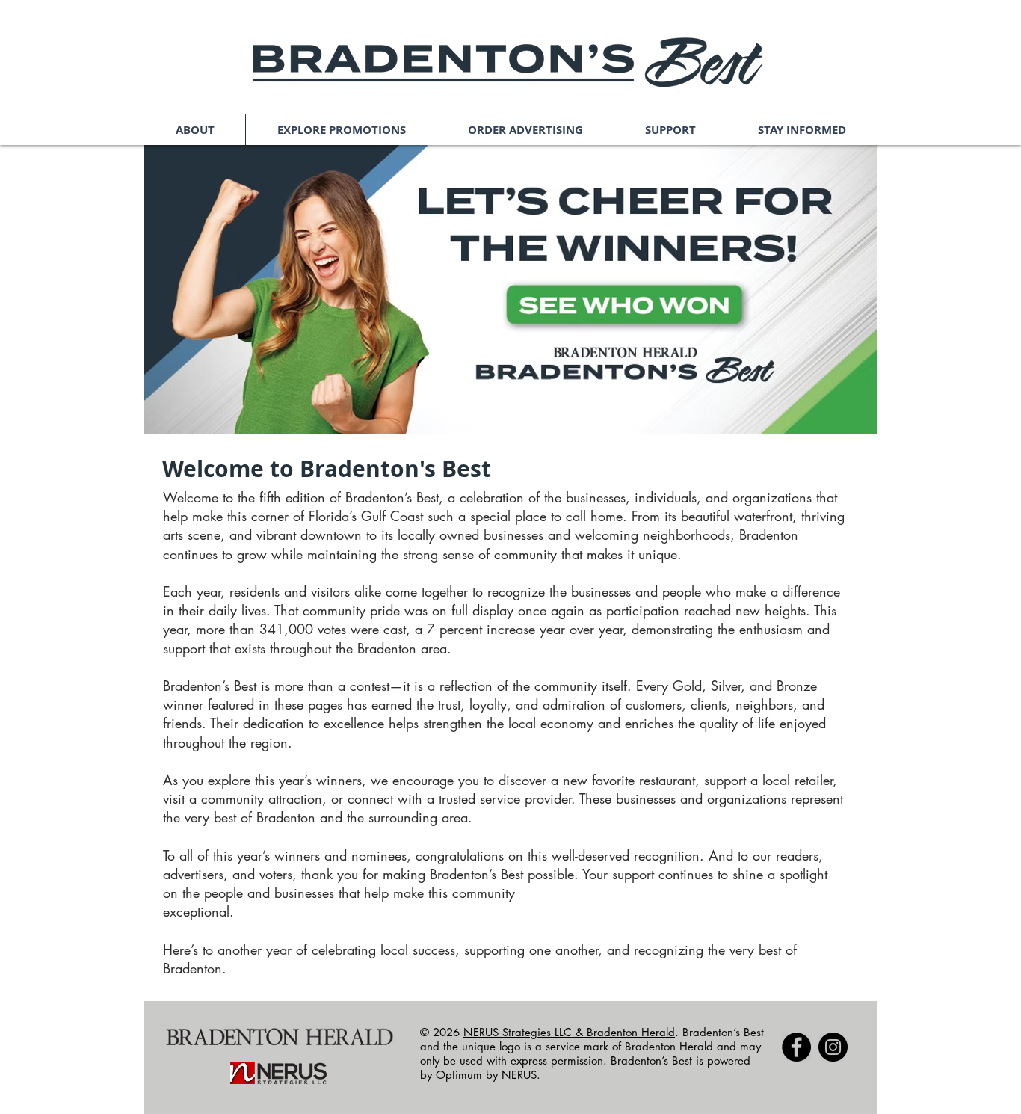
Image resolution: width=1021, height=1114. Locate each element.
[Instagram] (833, 1047)
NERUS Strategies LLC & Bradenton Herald (569, 1032)
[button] (194, 129)
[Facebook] (796, 1047)
